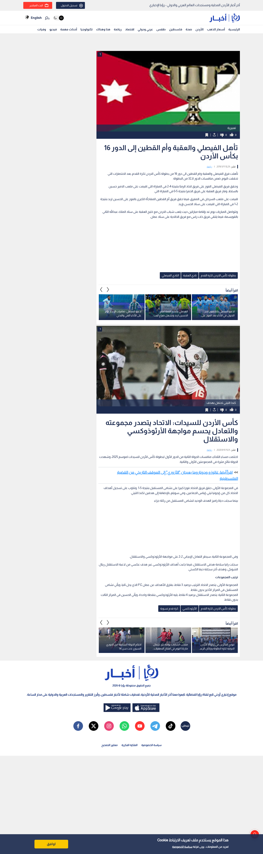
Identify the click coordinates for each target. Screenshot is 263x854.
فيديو (53, 29)
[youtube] (140, 726)
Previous (108, 289)
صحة (189, 29)
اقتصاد (129, 29)
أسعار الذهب (216, 29)
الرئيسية (234, 29)
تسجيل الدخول (69, 5)
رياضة (118, 29)
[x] (93, 726)
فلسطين (175, 29)
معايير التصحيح (109, 745)
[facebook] (78, 726)
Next (101, 289)
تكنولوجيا (86, 29)
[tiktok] (170, 726)
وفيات (41, 29)
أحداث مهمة (68, 29)
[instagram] (109, 726)
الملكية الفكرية (129, 745)
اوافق (51, 844)
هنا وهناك (103, 29)
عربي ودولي (145, 29)
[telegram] (155, 726)
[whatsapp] (124, 726)
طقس (161, 29)
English (36, 17)
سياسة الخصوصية (182, 846)
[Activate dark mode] (58, 18)
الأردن (199, 29)
